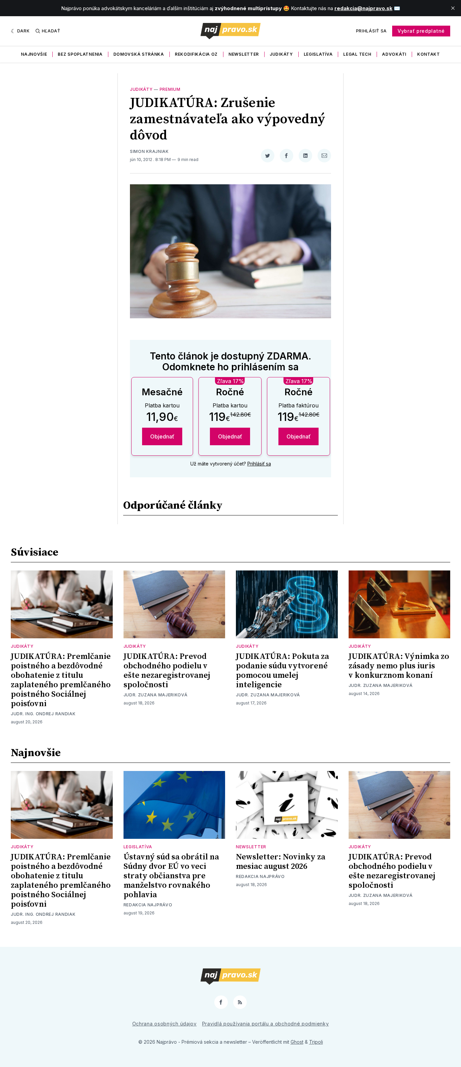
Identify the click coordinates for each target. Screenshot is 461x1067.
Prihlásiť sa (371, 30)
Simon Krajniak (149, 151)
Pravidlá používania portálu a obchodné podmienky (265, 1023)
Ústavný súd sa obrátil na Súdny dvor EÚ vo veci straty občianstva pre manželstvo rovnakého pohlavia (171, 876)
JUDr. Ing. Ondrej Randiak (43, 713)
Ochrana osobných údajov (164, 1023)
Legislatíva (318, 54)
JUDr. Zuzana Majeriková (156, 694)
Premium (170, 89)
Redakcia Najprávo (148, 904)
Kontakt (428, 54)
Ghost (297, 1042)
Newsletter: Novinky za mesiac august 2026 (280, 862)
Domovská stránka (138, 54)
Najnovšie (34, 54)
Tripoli (316, 1042)
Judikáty (281, 54)
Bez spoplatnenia (80, 54)
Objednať (162, 436)
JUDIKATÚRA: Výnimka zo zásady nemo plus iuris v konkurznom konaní (399, 666)
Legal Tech (357, 54)
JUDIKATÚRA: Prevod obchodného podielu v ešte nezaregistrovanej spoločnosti (167, 670)
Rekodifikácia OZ (196, 54)
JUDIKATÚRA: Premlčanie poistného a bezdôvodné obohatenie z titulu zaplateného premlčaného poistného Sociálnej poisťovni (61, 680)
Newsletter (243, 54)
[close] (453, 8)
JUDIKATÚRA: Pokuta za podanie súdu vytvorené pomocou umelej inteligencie (282, 670)
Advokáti (394, 54)
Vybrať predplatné (421, 31)
